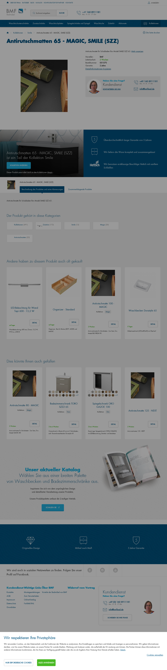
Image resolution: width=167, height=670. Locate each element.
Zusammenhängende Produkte (80, 189)
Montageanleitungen (32, 592)
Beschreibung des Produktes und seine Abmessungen (42, 189)
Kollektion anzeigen (18, 165)
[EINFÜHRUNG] (8, 3)
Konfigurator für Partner (54, 3)
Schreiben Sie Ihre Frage (118, 618)
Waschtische (99, 23)
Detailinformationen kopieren (98, 68)
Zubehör (111, 23)
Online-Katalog (30, 599)
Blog (32, 3)
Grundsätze (11, 607)
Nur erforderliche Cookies (18, 662)
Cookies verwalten (155, 655)
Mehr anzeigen (137, 51)
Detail (34, 323)
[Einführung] (8, 32)
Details (123, 650)
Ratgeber (25, 3)
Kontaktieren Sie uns (112, 89)
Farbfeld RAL (29, 603)
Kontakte (69, 3)
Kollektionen (154, 23)
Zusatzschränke (39, 23)
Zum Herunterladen (31, 596)
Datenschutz (11, 603)
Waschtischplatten (56, 23)
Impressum (11, 599)
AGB (8, 596)
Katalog (39, 3)
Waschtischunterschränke (19, 23)
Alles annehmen (46, 662)
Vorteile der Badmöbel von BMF (54, 592)
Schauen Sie (51, 507)
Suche (61, 13)
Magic (50, 172)
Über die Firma (15, 3)
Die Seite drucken (153, 32)
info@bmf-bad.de (147, 89)
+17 (77, 395)
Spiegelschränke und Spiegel (78, 23)
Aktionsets (123, 23)
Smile (30, 32)
